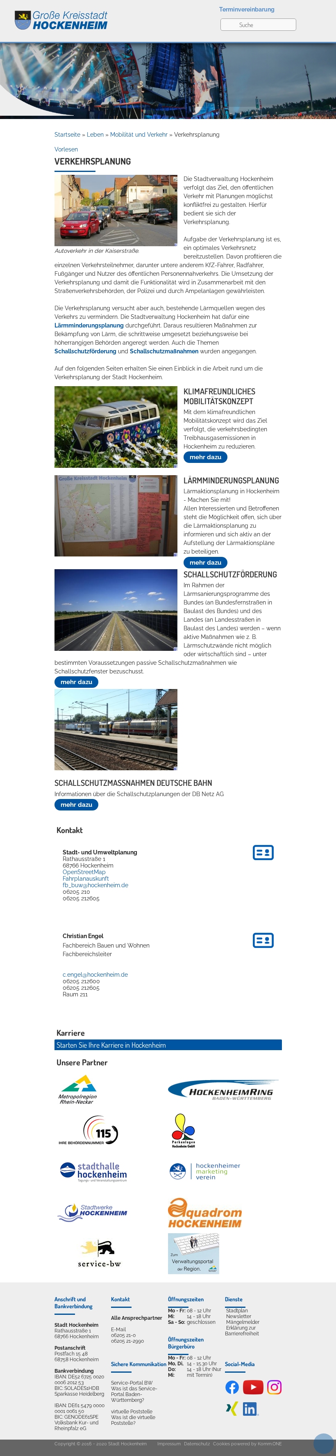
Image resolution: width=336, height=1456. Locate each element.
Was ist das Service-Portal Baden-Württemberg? (134, 1394)
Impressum (169, 1444)
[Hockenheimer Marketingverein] (205, 1172)
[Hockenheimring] (223, 1090)
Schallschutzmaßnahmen (164, 351)
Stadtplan (237, 1311)
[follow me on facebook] (232, 1393)
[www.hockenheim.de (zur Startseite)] (54, 16)
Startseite (67, 134)
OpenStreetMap (84, 872)
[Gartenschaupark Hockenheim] (183, 1130)
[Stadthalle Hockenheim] (94, 1171)
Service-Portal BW (132, 1383)
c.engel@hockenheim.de (95, 974)
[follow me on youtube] (253, 1393)
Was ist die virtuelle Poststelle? (133, 1420)
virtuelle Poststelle (131, 1412)
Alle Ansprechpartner (136, 1318)
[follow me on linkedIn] (251, 1414)
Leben (95, 134)
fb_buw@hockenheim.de (95, 885)
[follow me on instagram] (274, 1393)
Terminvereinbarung (247, 9)
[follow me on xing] (232, 1414)
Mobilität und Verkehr (139, 134)
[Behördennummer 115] (87, 1131)
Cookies (221, 1444)
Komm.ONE (270, 1444)
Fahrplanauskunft (86, 878)
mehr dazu (205, 457)
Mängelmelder (242, 1322)
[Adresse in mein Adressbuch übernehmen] (263, 861)
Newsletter (238, 1316)
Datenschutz (197, 1444)
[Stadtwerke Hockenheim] (92, 1212)
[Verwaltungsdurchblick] (193, 1253)
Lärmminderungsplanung (89, 325)
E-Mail (118, 1329)
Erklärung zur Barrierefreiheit (242, 1331)
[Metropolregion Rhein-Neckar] (77, 1089)
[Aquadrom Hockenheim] (205, 1212)
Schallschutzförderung (85, 351)
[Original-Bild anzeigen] (115, 244)
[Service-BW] (99, 1254)
